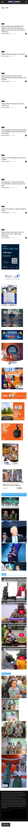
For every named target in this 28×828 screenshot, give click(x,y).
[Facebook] (2, 810)
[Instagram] (6, 810)
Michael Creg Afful (5, 33)
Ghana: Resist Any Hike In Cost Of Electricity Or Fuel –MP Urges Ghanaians (12, 234)
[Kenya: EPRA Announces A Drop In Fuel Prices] (14, 93)
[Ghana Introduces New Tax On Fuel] (14, 44)
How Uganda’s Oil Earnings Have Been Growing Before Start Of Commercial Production (13, 131)
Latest (3, 51)
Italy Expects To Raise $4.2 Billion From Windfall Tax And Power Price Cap (13, 183)
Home (2, 5)
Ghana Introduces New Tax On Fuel (13, 54)
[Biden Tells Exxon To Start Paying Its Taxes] (14, 199)
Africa (3, 23)
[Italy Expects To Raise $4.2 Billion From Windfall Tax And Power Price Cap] (14, 172)
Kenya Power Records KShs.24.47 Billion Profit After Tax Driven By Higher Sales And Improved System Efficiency (13, 29)
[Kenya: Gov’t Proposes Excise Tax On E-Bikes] (14, 147)
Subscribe (6, 824)
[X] (9, 810)
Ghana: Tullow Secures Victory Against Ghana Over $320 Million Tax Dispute (13, 77)
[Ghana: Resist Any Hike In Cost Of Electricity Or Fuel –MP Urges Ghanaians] (14, 223)
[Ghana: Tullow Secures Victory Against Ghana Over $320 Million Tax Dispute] (14, 67)
